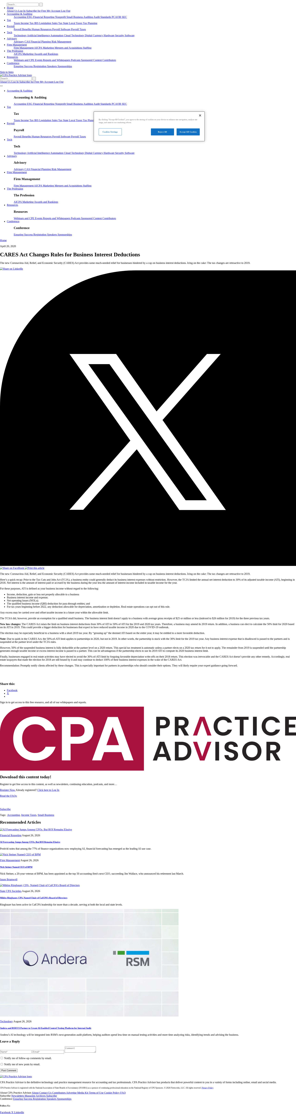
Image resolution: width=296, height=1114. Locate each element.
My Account (54, 10)
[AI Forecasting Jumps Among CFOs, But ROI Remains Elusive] (36, 829)
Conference (13, 63)
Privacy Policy (207, 1088)
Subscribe (5, 809)
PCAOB (117, 17)
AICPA (38, 47)
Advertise (71, 1092)
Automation (57, 35)
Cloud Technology (74, 35)
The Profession (15, 50)
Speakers (52, 66)
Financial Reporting (44, 17)
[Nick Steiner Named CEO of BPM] (20, 854)
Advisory (12, 38)
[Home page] (16, 75)
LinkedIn (19, 1112)
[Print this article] (34, 568)
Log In (22, 10)
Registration (40, 66)
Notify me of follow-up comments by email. (28, 1058)
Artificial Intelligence (38, 35)
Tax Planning (90, 23)
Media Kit (83, 1092)
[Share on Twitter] (148, 564)
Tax (9, 20)
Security (120, 35)
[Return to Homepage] (16, 1076)
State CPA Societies (10, 891)
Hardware (109, 35)
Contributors (109, 60)
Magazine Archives (35, 1095)
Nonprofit (60, 17)
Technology (20, 35)
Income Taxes (28, 815)
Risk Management (61, 41)
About (35, 1092)
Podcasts (76, 60)
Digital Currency (94, 35)
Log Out (65, 10)
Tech (9, 32)
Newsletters (18, 1095)
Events (39, 60)
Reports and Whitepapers (57, 60)
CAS (27, 41)
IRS (36, 23)
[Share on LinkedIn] (11, 268)
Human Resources (42, 29)
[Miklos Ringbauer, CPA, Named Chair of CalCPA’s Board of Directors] (40, 885)
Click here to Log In (48, 790)
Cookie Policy (112, 1092)
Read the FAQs (8, 795)
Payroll (11, 26)
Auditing (88, 17)
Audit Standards (103, 17)
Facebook (5, 1112)
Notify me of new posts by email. (22, 1064)
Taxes (17, 23)
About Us (12, 10)
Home (10, 7)
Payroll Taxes (78, 29)
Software (129, 35)
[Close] (200, 115)
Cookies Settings (110, 132)
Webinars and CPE (24, 60)
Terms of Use (96, 1092)
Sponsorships (65, 66)
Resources (12, 57)
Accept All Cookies (188, 132)
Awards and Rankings (46, 54)
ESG (30, 17)
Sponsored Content (91, 60)
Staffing (87, 47)
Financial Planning (41, 41)
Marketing (49, 47)
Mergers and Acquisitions (69, 47)
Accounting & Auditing (19, 13)
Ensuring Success (23, 66)
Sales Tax (57, 23)
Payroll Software (61, 29)
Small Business (74, 17)
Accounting (20, 17)
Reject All (162, 132)
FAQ (123, 1092)
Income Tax (27, 23)
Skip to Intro (7, 72)
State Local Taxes (73, 23)
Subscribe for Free (36, 10)
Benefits (27, 29)
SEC (124, 17)
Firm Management (17, 44)
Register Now (8, 790)
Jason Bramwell (8, 879)
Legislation (45, 23)
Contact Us (45, 1092)
